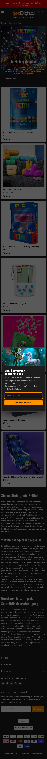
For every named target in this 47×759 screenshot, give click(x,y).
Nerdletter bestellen (23, 402)
